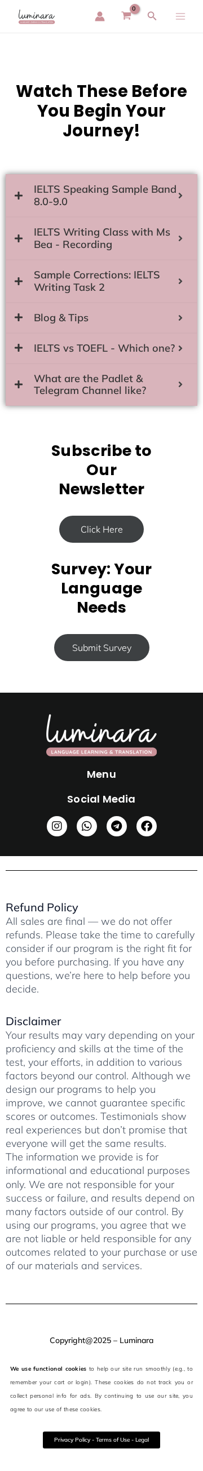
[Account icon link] (100, 16)
